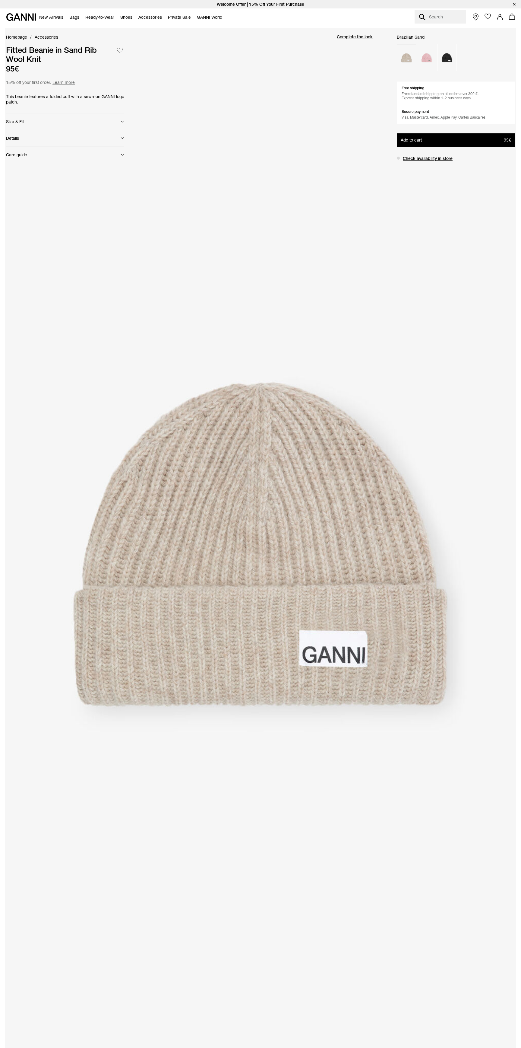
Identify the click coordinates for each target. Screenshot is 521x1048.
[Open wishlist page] (487, 16)
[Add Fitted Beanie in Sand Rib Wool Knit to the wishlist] (119, 50)
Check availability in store (428, 158)
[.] (260, 4)
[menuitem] (51, 17)
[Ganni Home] (21, 17)
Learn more (63, 82)
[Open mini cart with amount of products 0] (512, 16)
